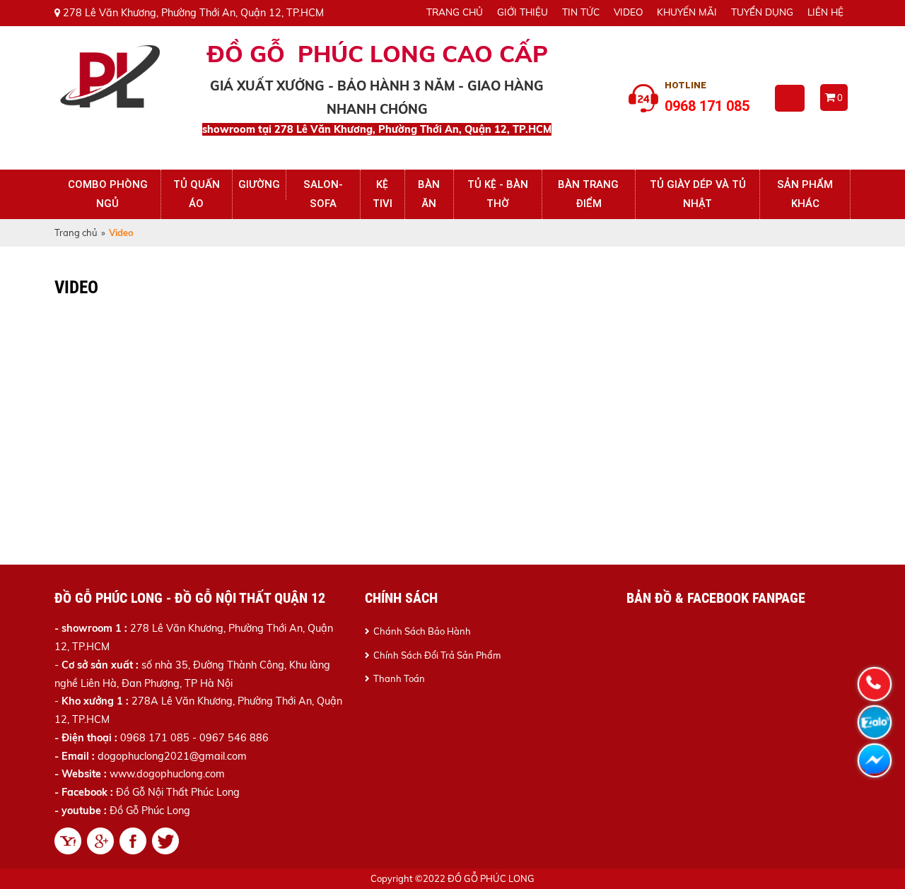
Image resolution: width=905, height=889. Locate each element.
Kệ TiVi (382, 194)
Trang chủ (76, 232)
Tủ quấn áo (196, 194)
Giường (259, 184)
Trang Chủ (454, 12)
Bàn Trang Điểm (588, 194)
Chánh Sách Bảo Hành (422, 631)
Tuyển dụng (762, 12)
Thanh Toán (399, 678)
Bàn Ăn (429, 194)
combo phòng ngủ (108, 194)
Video (628, 12)
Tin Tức (581, 12)
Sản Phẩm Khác (805, 194)
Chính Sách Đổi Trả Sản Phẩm (437, 655)
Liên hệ (825, 12)
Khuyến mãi (687, 12)
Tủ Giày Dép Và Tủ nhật (698, 194)
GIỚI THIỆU (522, 12)
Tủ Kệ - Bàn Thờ (497, 194)
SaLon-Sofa (323, 194)
